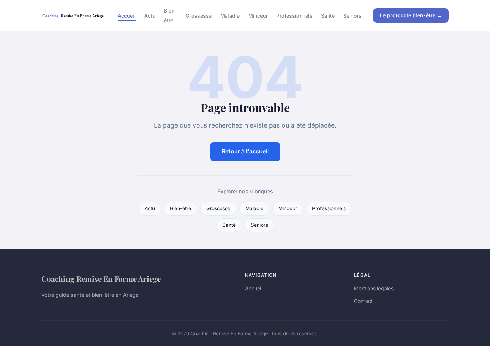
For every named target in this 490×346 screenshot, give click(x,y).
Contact (363, 301)
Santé (328, 16)
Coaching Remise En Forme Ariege (101, 278)
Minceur (258, 16)
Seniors (352, 16)
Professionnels (294, 16)
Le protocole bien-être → (411, 15)
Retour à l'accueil (245, 151)
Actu (149, 16)
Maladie (230, 16)
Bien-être (170, 15)
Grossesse (198, 16)
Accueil (127, 16)
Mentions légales (374, 288)
